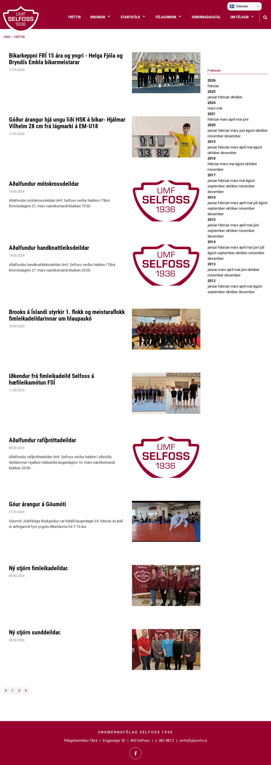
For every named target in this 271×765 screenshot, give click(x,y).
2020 (211, 125)
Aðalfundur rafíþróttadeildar (42, 440)
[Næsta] (26, 690)
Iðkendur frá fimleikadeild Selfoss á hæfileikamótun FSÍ (51, 379)
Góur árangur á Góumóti (37, 504)
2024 (211, 103)
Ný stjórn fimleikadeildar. (39, 568)
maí (219, 108)
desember (232, 136)
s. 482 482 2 (164, 740)
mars (212, 108)
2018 (211, 158)
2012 (211, 281)
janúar (213, 97)
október (236, 97)
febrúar (213, 86)
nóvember (216, 136)
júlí (256, 203)
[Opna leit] (265, 17)
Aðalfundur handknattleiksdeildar (49, 247)
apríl (232, 119)
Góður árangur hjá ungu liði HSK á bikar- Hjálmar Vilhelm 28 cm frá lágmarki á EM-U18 (67, 123)
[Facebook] (135, 753)
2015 (211, 219)
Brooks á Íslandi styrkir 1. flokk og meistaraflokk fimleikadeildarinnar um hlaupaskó (67, 315)
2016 (211, 197)
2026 (211, 80)
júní (245, 119)
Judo (6, 37)
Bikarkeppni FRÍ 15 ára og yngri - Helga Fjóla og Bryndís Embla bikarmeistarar (66, 59)
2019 (211, 142)
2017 (211, 175)
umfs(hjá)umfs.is (193, 740)
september (217, 186)
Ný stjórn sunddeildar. (35, 632)
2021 (211, 114)
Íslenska (242, 6)
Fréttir (19, 37)
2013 (211, 264)
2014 (211, 242)
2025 (211, 91)
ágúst (251, 130)
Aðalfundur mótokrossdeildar (44, 183)
